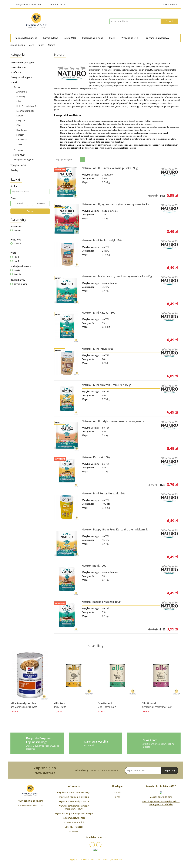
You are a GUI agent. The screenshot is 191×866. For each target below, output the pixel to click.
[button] (73, 786)
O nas (117, 796)
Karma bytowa (51, 37)
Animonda (21, 91)
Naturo (19, 115)
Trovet (19, 144)
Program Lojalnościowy (157, 37)
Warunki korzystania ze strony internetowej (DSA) (74, 807)
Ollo (18, 125)
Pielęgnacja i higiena (93, 37)
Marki (112, 37)
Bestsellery (96, 646)
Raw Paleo (21, 130)
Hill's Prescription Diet (27, 106)
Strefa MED (70, 37)
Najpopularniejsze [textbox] (64, 159)
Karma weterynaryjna (26, 37)
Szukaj (30, 211)
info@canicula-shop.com (30, 805)
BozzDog (20, 96)
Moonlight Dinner (25, 110)
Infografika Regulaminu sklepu (73, 796)
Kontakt (117, 792)
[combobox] (69, 159)
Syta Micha (21, 139)
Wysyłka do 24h (129, 37)
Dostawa (73, 831)
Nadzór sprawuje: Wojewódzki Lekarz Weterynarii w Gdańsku (161, 803)
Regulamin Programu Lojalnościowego (74, 813)
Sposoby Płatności (74, 826)
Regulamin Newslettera (73, 817)
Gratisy (14, 170)
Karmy (16, 87)
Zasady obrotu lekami (161, 796)
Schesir (20, 134)
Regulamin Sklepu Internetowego (73, 792)
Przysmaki (18, 150)
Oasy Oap (21, 120)
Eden (18, 101)
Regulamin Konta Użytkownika (74, 801)
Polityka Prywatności (74, 822)
